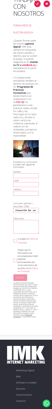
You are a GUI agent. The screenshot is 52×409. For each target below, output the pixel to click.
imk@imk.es (29, 65)
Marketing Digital (25, 370)
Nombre (17, 171)
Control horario (24, 394)
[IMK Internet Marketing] (8, 4)
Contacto (21, 400)
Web (18, 376)
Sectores (20, 388)
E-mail (16, 180)
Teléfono (17, 189)
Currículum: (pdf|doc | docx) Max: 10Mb (23, 205)
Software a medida (26, 382)
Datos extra (18, 218)
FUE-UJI (20, 102)
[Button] (37, 4)
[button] (27, 3)
